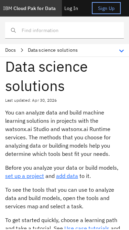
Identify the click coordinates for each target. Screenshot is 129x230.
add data (67, 175)
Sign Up (106, 8)
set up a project (24, 175)
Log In (71, 8)
